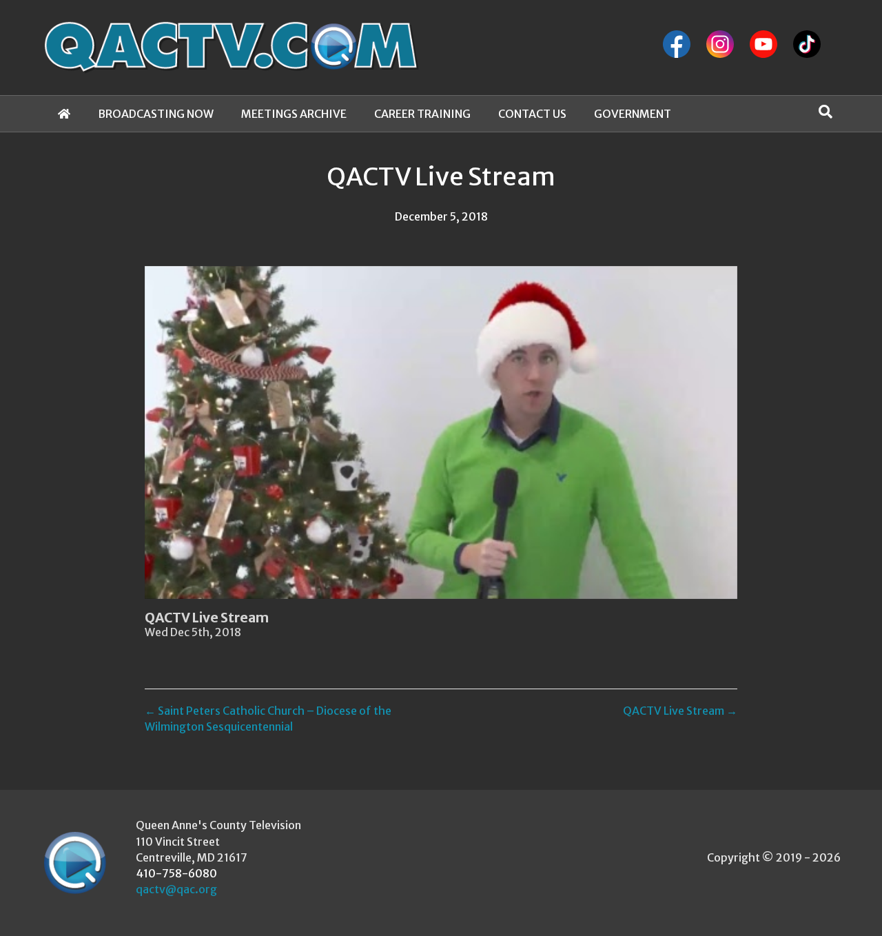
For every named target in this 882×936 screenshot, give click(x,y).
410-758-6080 (176, 873)
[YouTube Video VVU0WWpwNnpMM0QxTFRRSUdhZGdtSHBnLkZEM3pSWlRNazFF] (441, 432)
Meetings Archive (294, 114)
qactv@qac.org (176, 889)
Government (632, 114)
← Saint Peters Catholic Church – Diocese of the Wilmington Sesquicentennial (268, 718)
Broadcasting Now (156, 114)
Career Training (422, 114)
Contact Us (532, 114)
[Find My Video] (825, 111)
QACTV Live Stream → (680, 711)
